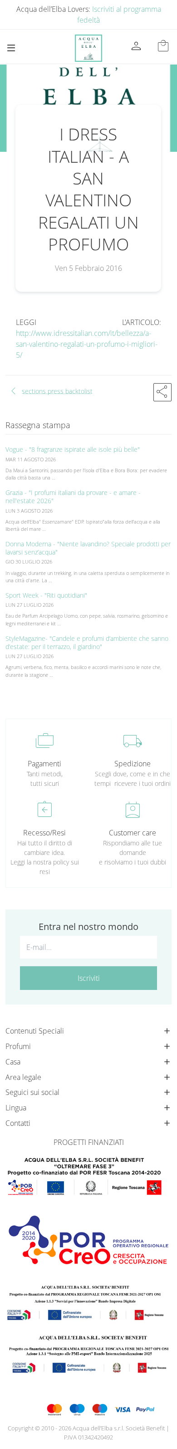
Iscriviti (89, 978)
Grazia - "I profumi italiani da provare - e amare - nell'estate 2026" (73, 496)
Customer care (132, 833)
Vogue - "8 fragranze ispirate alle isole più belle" (72, 449)
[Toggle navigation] (11, 48)
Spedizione (132, 764)
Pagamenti (44, 764)
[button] (162, 392)
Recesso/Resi (44, 833)
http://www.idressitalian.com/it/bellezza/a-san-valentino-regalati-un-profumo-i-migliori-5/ (86, 344)
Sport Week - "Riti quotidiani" (46, 595)
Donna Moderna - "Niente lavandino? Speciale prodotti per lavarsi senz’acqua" (88, 548)
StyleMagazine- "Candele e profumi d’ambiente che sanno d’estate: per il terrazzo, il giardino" (86, 642)
